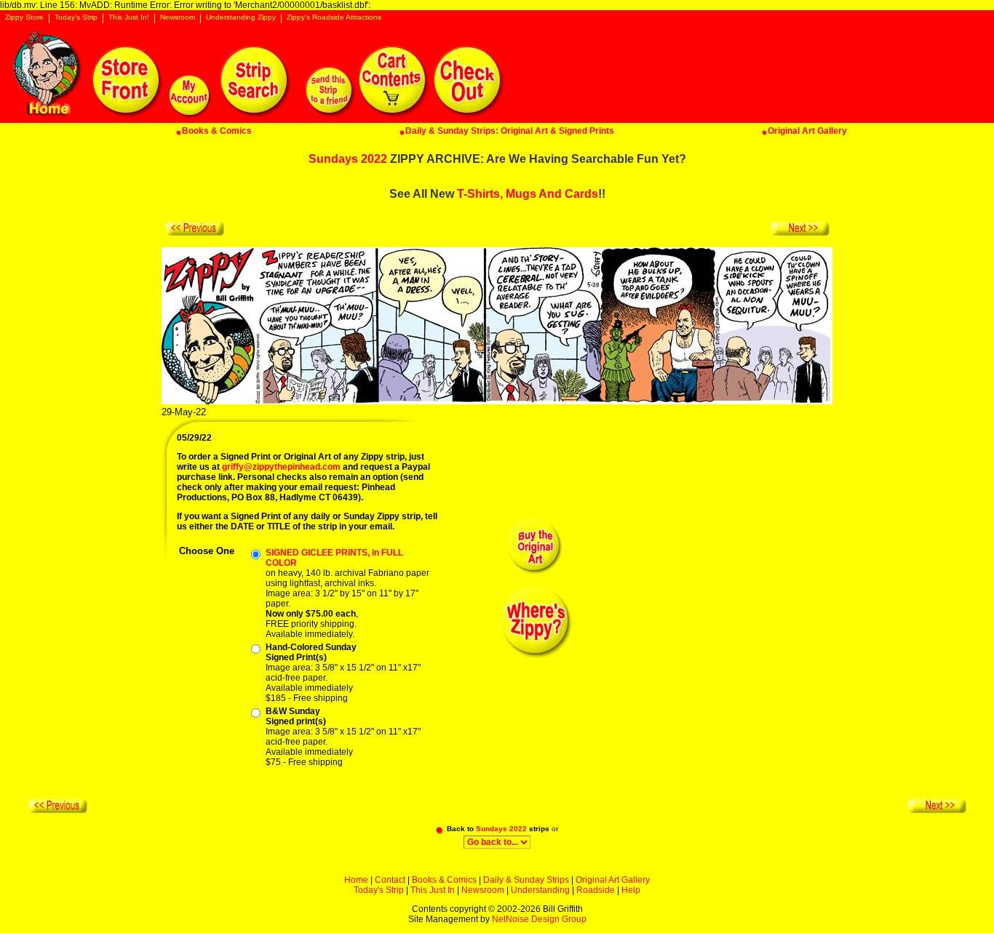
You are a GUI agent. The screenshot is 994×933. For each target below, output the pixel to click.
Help (630, 890)
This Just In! (128, 17)
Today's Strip (76, 17)
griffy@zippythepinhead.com (281, 467)
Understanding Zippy (241, 17)
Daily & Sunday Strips (526, 880)
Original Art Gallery (613, 880)
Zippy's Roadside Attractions (334, 17)
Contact (390, 880)
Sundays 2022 (348, 159)
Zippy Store (24, 17)
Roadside (595, 890)
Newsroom (177, 17)
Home (356, 880)
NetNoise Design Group (539, 919)
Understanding (540, 890)
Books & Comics (444, 880)
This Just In (432, 890)
